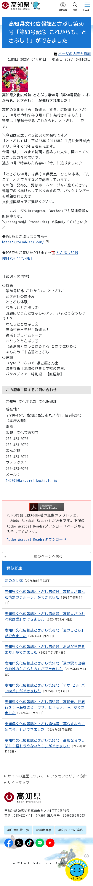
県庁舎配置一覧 (18, 830)
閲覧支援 (63, 10)
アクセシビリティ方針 (69, 776)
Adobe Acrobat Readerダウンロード (37, 539)
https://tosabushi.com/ (23, 242)
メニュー (87, 10)
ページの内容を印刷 (74, 53)
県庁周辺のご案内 (70, 830)
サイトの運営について (26, 776)
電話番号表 (44, 830)
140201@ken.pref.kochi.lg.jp (31, 480)
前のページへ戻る (48, 556)
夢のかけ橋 (14, 580)
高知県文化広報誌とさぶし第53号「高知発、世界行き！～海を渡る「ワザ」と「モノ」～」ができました (45, 707)
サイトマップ (18, 782)
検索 (75, 10)
